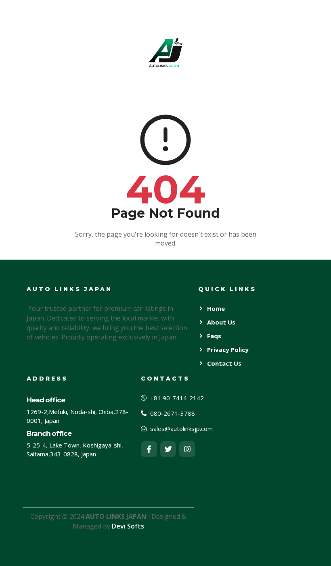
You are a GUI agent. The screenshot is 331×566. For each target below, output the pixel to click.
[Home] (165, 52)
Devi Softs (128, 526)
